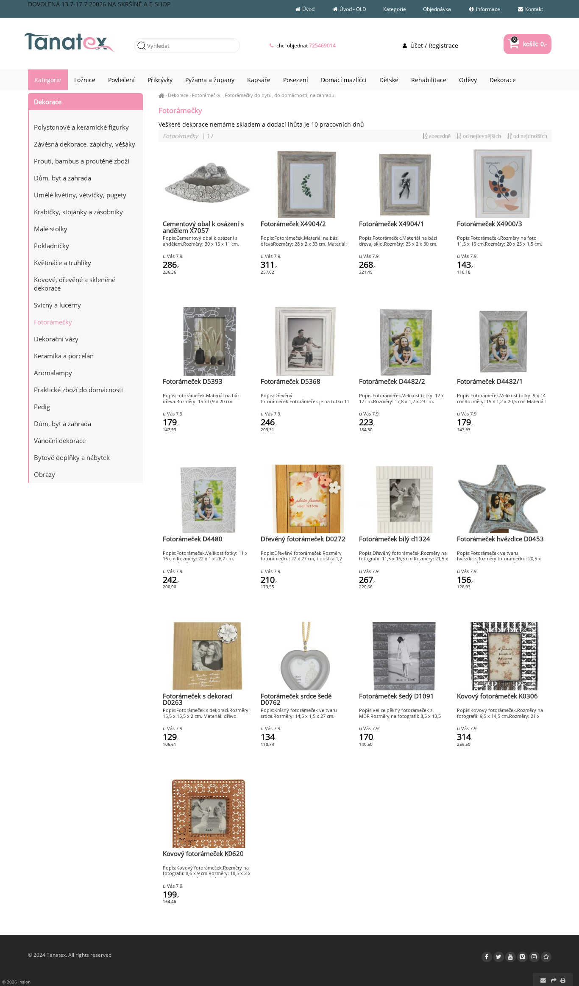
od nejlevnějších (481, 136)
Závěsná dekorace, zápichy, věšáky (84, 144)
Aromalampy (53, 372)
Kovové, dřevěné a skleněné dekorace (74, 283)
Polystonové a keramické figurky (81, 127)
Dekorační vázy (56, 339)
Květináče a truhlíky (62, 262)
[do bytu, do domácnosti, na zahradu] (85, 114)
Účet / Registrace (433, 46)
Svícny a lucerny (57, 305)
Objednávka (437, 9)
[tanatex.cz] (161, 95)
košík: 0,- (530, 44)
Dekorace (178, 95)
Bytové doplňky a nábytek (72, 457)
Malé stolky (50, 228)
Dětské (388, 80)
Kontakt (533, 9)
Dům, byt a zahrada (62, 178)
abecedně (439, 136)
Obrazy (44, 474)
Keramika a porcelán (64, 356)
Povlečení (121, 80)
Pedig (42, 406)
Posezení (295, 80)
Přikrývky (160, 80)
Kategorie (394, 9)
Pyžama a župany (209, 80)
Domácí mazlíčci (344, 80)
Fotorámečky (206, 95)
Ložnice (84, 80)
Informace (487, 9)
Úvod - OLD (352, 9)
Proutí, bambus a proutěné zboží (81, 161)
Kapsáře (258, 80)
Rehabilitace (428, 80)
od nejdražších (529, 136)
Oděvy (468, 80)
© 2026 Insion (16, 982)
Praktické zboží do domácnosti (78, 389)
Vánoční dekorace (60, 440)
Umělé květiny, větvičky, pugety (80, 195)
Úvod (308, 9)
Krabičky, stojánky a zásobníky (78, 212)
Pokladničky (51, 245)
